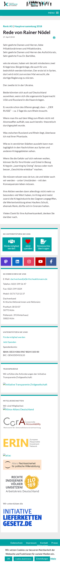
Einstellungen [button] (42, 559)
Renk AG (8, 26)
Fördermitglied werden (14, 337)
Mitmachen (42, 545)
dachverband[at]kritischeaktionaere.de (28, 279)
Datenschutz (16, 542)
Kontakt (44, 542)
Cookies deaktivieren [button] (23, 559)
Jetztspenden (28, 247)
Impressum (31, 542)
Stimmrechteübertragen (43, 247)
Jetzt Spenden (9, 342)
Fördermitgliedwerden (11, 247)
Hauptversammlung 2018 (28, 26)
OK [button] (8, 558)
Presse (54, 542)
